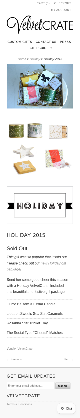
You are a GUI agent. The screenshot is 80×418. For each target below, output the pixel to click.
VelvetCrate (25, 348)
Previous (16, 359)
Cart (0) (43, 3)
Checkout (62, 3)
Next (67, 359)
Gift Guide (41, 48)
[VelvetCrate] (40, 25)
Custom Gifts (20, 41)
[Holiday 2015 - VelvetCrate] (40, 87)
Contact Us (46, 41)
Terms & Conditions (19, 404)
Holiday (35, 59)
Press (65, 41)
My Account (61, 10)
